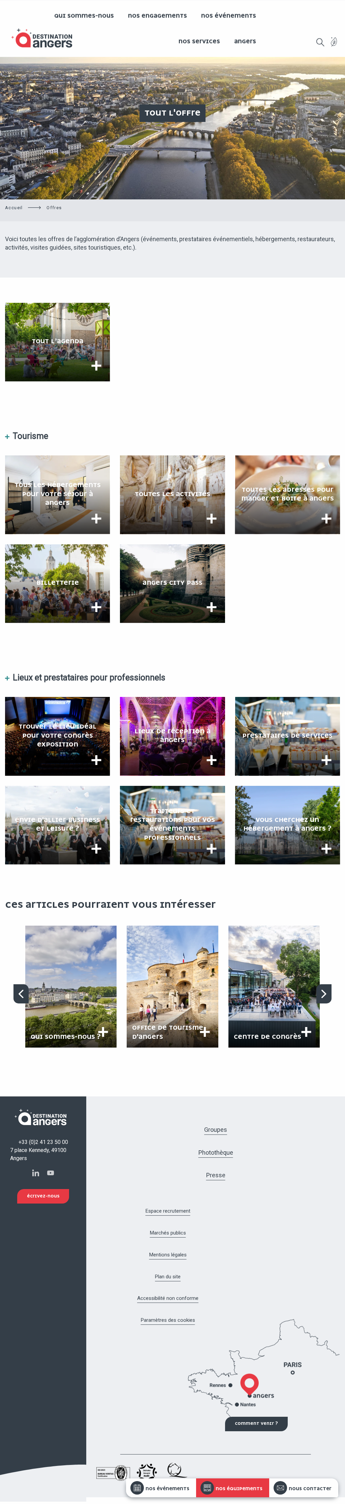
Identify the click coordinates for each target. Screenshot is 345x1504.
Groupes (215, 1129)
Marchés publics (168, 1233)
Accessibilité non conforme (167, 1298)
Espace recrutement (168, 1211)
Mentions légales (168, 1255)
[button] (320, 42)
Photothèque (215, 1152)
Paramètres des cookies (168, 1320)
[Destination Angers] (45, 38)
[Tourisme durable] (334, 45)
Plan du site (168, 1277)
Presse (215, 1175)
